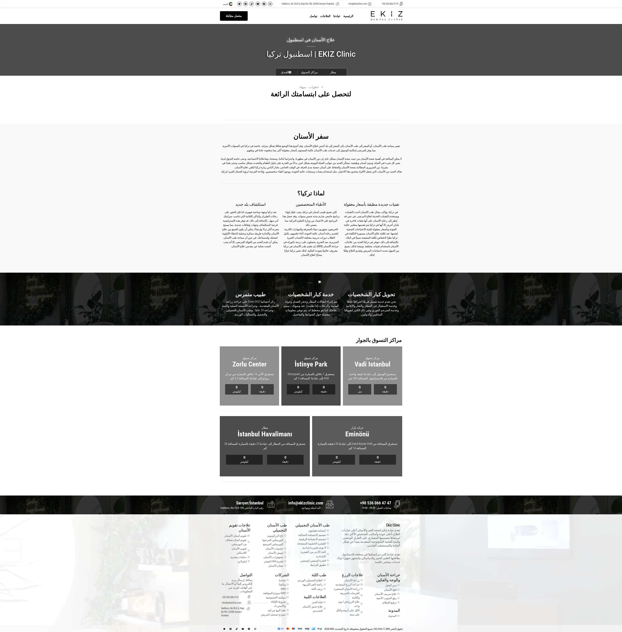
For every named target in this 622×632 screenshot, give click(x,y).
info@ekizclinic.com (357, 3)
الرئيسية (348, 16)
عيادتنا (336, 16)
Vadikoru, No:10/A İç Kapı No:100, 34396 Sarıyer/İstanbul (308, 3)
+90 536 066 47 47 (390, 3)
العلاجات (325, 16)
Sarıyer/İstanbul (250, 503)
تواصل (313, 16)
